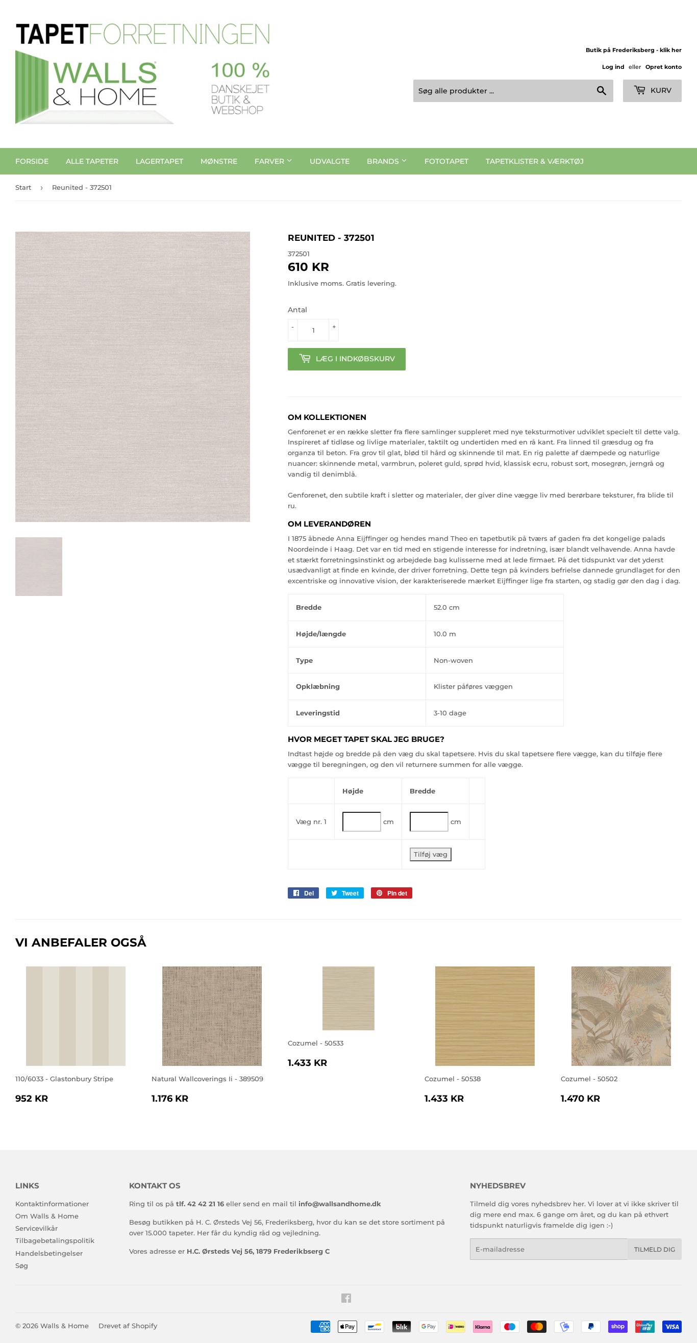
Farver (270, 161)
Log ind (613, 66)
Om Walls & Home (47, 1216)
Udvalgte (330, 161)
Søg (21, 1265)
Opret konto (663, 66)
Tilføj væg (430, 854)
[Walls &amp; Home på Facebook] (346, 1300)
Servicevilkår (36, 1228)
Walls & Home (64, 1326)
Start (23, 187)
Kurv (660, 90)
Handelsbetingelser (49, 1253)
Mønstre (219, 161)
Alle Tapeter (92, 161)
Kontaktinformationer (52, 1204)
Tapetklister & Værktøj (535, 161)
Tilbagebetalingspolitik (54, 1240)
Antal (297, 309)
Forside (31, 161)
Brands (384, 161)
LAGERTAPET (159, 161)
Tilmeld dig (654, 1249)
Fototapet (446, 161)
